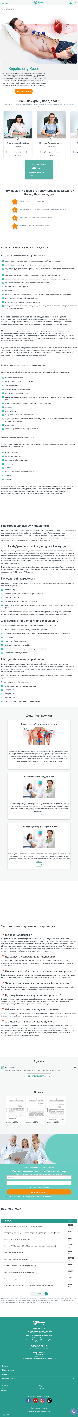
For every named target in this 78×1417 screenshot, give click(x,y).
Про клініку (4, 1386)
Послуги (5, 1374)
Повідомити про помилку (39, 1408)
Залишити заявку (39, 1192)
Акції (40, 1386)
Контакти (4, 1390)
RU (75, 6)
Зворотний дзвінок (23, 91)
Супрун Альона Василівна (18, 143)
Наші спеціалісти (8, 1378)
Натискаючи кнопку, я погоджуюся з (30, 1196)
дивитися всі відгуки (37, 1076)
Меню (8, 1415)
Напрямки (6, 1366)
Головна (4, 9)
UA (75, 3)
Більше (38, 1294)
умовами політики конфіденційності (40, 1196)
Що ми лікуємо (8, 1370)
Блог (2, 1388)
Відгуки (17, 155)
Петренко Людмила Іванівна (51, 143)
